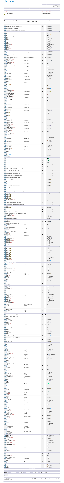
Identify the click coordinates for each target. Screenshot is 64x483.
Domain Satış (8, 235)
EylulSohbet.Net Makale (9, 152)
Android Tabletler (8, 264)
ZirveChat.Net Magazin (26, 82)
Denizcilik (8, 361)
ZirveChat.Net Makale (9, 82)
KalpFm (7, 156)
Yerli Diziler (25, 310)
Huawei (7, 273)
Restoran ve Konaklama (26, 428)
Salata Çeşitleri (8, 367)
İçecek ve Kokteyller (26, 367)
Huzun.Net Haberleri (26, 131)
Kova (24, 350)
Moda (7, 354)
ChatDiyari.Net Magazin (26, 76)
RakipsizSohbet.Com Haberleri (27, 66)
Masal (7, 397)
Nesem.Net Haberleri (26, 60)
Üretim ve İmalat (25, 429)
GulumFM (8, 89)
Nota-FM (8, 126)
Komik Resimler (25, 392)
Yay (7, 350)
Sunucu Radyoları (6, 157)
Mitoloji (25, 394)
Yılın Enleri (25, 319)
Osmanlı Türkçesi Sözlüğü (26, 377)
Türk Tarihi (8, 389)
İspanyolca (25, 421)
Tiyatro (7, 380)
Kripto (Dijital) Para (8, 295)
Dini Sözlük (25, 402)
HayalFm (8, 123)
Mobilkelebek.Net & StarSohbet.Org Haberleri (28, 57)
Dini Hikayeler (8, 400)
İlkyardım (25, 373)
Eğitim (7, 430)
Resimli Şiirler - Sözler (26, 358)
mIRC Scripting (5, 192)
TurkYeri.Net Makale (9, 70)
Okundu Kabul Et (30, 468)
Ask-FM (7, 55)
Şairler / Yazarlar (25, 412)
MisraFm (8, 132)
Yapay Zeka (8, 267)
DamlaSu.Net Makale (9, 110)
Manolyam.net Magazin (26, 141)
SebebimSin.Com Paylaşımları (10, 94)
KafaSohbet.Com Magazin (26, 104)
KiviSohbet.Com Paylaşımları (10, 97)
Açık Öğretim (8, 439)
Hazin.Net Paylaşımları (9, 125)
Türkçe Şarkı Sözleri (26, 408)
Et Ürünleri (8, 364)
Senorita (7, 461)
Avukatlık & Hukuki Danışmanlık (10, 426)
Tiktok (7, 281)
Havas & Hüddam (26, 401)
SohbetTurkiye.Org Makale (9, 79)
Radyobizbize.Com (8, 120)
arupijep (35, 472)
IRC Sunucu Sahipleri (6, 31)
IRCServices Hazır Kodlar (9, 214)
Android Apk (25, 277)
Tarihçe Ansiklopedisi (9, 419)
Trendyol (25, 229)
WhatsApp (25, 281)
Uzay (24, 267)
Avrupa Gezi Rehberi (9, 385)
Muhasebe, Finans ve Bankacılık (27, 431)
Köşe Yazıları (8, 287)
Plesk (7, 261)
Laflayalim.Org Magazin (26, 138)
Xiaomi (25, 273)
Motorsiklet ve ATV (9, 416)
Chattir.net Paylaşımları (9, 63)
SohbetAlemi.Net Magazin (26, 107)
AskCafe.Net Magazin (26, 116)
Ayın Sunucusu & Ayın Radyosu (10, 320)
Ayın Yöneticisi (8, 319)
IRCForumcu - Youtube (9, 408)
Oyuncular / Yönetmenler (9, 413)
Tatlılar (7, 366)
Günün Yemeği (25, 346)
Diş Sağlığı (8, 374)
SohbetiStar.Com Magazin (26, 135)
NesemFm (8, 61)
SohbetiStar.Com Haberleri (26, 134)
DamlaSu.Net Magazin (26, 110)
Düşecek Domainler (26, 235)
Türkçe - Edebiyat (8, 447)
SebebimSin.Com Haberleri (26, 94)
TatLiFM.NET (25, 52)
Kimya (7, 449)
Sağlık (24, 432)
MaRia (24, 461)
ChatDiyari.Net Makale (9, 76)
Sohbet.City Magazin (26, 146)
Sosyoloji (8, 394)
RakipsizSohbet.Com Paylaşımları (10, 66)
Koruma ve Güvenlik (9, 427)
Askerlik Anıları (25, 324)
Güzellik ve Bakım (26, 430)
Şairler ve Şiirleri (8, 358)
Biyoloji (25, 447)
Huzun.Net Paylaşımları (9, 131)
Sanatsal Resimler (8, 392)
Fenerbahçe (8, 305)
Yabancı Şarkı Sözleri (9, 409)
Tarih (7, 398)
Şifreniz (53, 6)
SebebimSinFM (8, 95)
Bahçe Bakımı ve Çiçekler (26, 362)
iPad (24, 264)
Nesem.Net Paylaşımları (9, 60)
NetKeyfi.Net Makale (9, 149)
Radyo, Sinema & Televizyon (9, 432)
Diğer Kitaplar (25, 397)
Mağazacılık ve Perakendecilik (27, 427)
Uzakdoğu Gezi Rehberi (26, 385)
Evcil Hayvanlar (8, 406)
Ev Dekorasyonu (25, 361)
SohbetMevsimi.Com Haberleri (10, 54)
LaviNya (25, 462)
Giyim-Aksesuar (25, 228)
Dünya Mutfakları (26, 366)
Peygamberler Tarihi (9, 402)
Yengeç (7, 351)
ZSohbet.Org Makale (9, 73)
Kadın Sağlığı (8, 372)
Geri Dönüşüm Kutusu (6, 463)
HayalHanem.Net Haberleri (26, 122)
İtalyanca (8, 422)
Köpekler (8, 404)
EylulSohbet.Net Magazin (26, 152)
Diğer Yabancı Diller (26, 422)
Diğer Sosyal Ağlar (26, 280)
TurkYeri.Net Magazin (26, 70)
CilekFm (7, 92)
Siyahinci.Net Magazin (26, 113)
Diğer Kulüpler (25, 305)
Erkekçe (7, 355)
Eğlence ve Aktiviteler (26, 426)
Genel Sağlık (25, 374)
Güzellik (25, 355)
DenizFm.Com (8, 58)
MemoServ (8, 182)
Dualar (24, 400)
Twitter (7, 280)
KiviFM (7, 98)
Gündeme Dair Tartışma (26, 458)
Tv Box (7, 311)
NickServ (8, 183)
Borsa (24, 295)
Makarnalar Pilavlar (26, 364)
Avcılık (7, 362)
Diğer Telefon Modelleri (26, 274)
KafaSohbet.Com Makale (9, 104)
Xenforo (7, 225)
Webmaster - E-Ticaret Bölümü (7, 219)
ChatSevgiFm (8, 129)
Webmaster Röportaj (26, 225)
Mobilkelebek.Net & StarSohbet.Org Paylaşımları (11, 57)
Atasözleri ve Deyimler (9, 377)
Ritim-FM (8, 83)
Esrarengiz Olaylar (8, 370)
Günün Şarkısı (8, 346)
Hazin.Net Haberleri (26, 125)
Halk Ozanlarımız (26, 413)
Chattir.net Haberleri (26, 63)
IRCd (24, 182)
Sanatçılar (8, 412)
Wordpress (8, 224)
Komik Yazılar (8, 324)
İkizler (24, 349)
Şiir (24, 398)
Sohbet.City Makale (9, 146)
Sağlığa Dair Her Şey (9, 373)
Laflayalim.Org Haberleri (9, 138)
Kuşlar (24, 406)
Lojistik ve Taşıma (8, 431)
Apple (7, 274)
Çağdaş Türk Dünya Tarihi (26, 389)
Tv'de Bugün (25, 311)
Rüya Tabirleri (8, 348)
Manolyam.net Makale (9, 141)
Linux (7, 462)
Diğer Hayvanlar (25, 404)
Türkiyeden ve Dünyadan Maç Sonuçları (28, 304)
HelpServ (25, 183)
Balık (7, 352)
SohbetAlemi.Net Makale (9, 107)
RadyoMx (8, 86)
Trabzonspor (8, 304)
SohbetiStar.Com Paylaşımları (10, 134)
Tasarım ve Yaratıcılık (9, 429)
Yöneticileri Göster (33, 468)
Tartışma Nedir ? (8, 458)
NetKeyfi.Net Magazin (26, 149)
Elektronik (8, 229)
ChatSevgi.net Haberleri (26, 128)
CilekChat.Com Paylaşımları (9, 91)
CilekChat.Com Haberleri (26, 91)
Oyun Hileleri (8, 277)
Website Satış (8, 228)
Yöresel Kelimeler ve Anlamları (27, 376)
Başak (24, 351)
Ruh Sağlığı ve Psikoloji (26, 372)
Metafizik (25, 370)
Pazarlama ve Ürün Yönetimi (9, 428)
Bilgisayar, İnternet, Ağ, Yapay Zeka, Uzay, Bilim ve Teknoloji (10, 262)
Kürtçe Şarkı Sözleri (26, 409)
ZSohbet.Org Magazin (26, 73)
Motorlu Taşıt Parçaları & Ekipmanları (27, 416)
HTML (24, 224)
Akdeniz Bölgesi (8, 383)
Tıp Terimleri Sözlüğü (9, 376)
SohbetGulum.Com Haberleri (27, 88)
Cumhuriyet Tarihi (26, 388)
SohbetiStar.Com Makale (9, 135)
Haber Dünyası (5, 285)
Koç (7, 349)
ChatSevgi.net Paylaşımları (9, 128)
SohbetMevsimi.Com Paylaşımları (27, 54)
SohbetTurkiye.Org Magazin (27, 79)
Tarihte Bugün (8, 388)
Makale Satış (25, 232)
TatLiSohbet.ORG (8, 52)
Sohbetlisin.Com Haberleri (26, 100)
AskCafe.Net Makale (9, 116)
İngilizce (7, 421)
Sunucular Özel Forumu (6, 50)
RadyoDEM (8, 64)
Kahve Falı (25, 348)
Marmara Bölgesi (25, 383)
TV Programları (8, 310)
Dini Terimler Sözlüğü (9, 401)
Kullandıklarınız (8, 284)
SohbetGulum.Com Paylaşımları (10, 88)
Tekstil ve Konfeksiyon (9, 433)
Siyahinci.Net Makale (9, 113)
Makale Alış (8, 232)
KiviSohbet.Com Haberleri (26, 97)
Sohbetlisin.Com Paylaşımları (10, 100)
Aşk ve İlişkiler (25, 354)
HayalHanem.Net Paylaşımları (10, 122)
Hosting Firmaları (6, 246)
